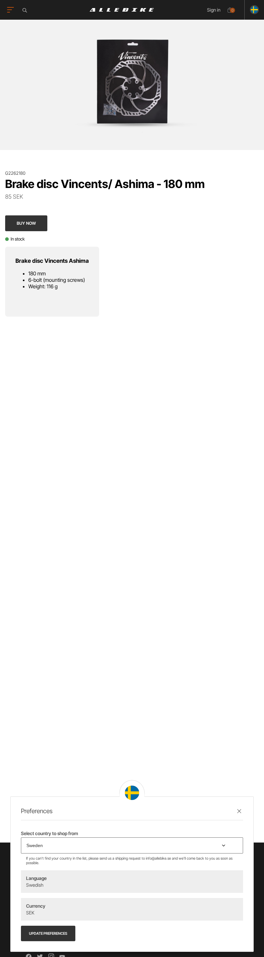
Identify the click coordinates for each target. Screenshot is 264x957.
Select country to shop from (49, 833)
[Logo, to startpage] (122, 10)
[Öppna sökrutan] (26, 10)
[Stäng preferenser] (239, 811)
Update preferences (48, 933)
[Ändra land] (252, 10)
